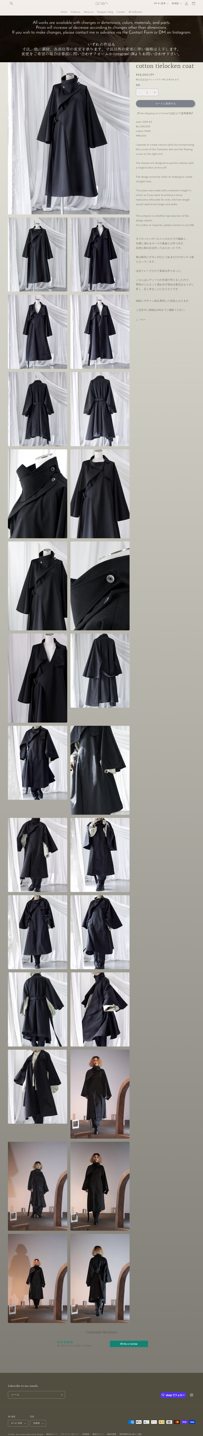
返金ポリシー (51, 1434)
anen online (21, 1434)
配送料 (144, 80)
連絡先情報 (111, 1434)
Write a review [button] (129, 1343)
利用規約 (86, 1434)
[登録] (61, 1395)
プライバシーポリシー (70, 1434)
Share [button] (143, 320)
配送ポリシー (98, 1434)
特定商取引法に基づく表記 (131, 1434)
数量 (138, 85)
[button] (11, 3)
